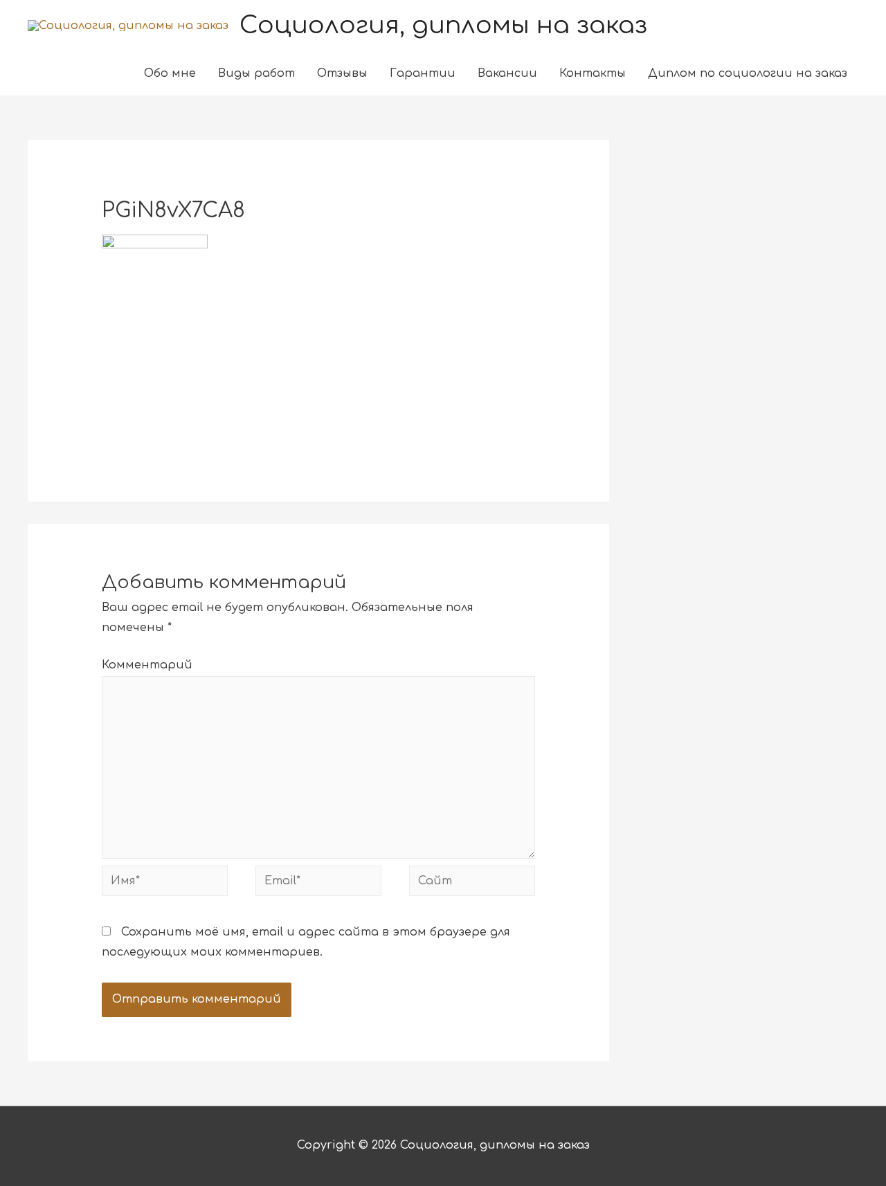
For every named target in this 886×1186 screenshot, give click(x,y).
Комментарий (147, 665)
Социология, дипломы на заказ (443, 25)
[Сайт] (472, 883)
